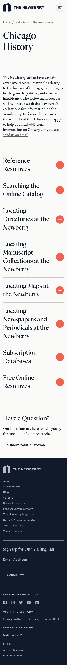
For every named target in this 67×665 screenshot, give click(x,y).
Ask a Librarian (13, 649)
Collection (22, 22)
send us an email (15, 134)
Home (7, 22)
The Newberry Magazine (19, 514)
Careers (8, 497)
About (7, 480)
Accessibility (11, 486)
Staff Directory (13, 525)
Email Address (15, 559)
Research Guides (43, 22)
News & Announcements (19, 519)
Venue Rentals (12, 531)
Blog (6, 492)
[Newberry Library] (22, 477)
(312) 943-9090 (12, 634)
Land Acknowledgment (18, 508)
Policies (8, 644)
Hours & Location (14, 503)
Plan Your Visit (12, 655)
